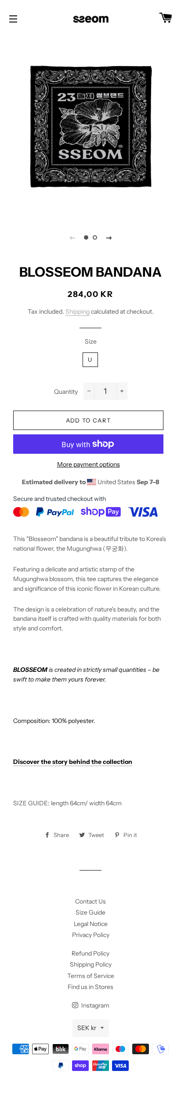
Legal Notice (91, 924)
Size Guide (90, 912)
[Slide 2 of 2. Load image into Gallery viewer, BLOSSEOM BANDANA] (94, 237)
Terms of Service (90, 976)
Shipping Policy (91, 964)
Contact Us (90, 901)
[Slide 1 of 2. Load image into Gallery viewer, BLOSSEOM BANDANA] (86, 237)
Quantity (66, 392)
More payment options (88, 464)
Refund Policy (90, 953)
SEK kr (86, 1028)
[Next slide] (109, 237)
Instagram (94, 1005)
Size (91, 341)
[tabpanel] (90, 126)
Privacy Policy (90, 935)
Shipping (77, 311)
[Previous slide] (72, 237)
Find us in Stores (90, 987)
